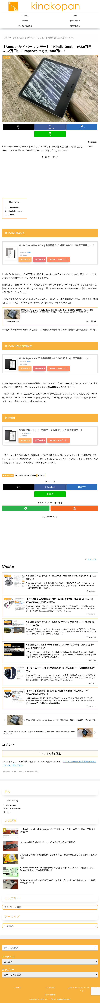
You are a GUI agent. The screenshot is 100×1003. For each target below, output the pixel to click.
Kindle (11, 215)
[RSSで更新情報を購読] (74, 508)
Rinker (29, 252)
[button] (95, 947)
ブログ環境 (50, 988)
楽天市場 (39, 259)
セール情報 (9, 475)
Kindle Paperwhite (16, 211)
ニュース (17, 988)
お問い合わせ (50, 995)
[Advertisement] (50, 177)
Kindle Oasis (14, 208)
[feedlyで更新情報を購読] (25, 508)
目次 (11, 202)
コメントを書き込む (50, 753)
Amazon (24, 259)
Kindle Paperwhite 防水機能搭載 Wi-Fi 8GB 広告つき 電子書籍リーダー (54, 358)
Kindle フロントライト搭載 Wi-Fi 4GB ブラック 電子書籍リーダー (51, 430)
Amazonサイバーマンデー (26, 475)
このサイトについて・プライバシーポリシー (82, 989)
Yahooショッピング (58, 259)
